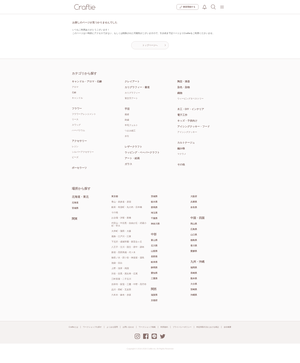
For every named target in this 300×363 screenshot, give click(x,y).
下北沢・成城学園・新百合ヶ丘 (126, 241)
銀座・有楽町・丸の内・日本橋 (126, 207)
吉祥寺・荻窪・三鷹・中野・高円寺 (128, 284)
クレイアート (132, 81)
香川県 (193, 245)
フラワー (77, 108)
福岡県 (193, 267)
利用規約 (164, 327)
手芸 (127, 108)
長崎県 (193, 273)
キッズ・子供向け (187, 120)
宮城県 (75, 208)
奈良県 (193, 207)
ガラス (128, 164)
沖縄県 (193, 295)
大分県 (193, 284)
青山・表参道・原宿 (121, 202)
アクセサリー (79, 141)
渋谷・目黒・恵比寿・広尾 (124, 273)
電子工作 (182, 115)
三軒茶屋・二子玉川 (121, 279)
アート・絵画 (132, 158)
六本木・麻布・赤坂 (121, 295)
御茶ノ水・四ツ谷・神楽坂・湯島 (127, 257)
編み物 (181, 148)
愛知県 (154, 273)
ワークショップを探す (92, 327)
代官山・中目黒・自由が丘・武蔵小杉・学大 (128, 224)
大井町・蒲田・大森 (121, 231)
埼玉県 (154, 212)
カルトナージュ (186, 142)
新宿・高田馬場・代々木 (123, 252)
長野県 (154, 256)
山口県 (193, 234)
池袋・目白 (116, 263)
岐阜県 (154, 262)
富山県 (154, 240)
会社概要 (227, 327)
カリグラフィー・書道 (137, 87)
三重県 (154, 278)
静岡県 (154, 267)
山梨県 (154, 251)
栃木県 (154, 202)
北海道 (75, 202)
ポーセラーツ (79, 167)
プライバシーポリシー (182, 327)
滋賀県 (154, 295)
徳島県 (193, 240)
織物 (179, 93)
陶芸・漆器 (183, 81)
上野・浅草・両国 (120, 268)
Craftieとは (73, 327)
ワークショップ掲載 (147, 327)
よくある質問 (112, 327)
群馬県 (154, 207)
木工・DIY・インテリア (190, 109)
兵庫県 (193, 202)
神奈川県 (155, 223)
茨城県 (154, 196)
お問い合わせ (128, 327)
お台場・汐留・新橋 (121, 217)
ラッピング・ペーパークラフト (142, 152)
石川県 (154, 245)
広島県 (193, 229)
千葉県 (154, 218)
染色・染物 (183, 87)
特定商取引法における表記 (207, 327)
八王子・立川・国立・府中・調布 (127, 247)
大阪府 (193, 196)
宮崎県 (193, 289)
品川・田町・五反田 (121, 289)
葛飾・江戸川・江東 (121, 236)
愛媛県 (193, 251)
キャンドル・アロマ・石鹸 (87, 81)
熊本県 (193, 278)
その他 (181, 164)
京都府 (154, 300)
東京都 (114, 196)
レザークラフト (133, 146)
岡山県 (193, 223)
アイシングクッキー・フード (193, 126)
